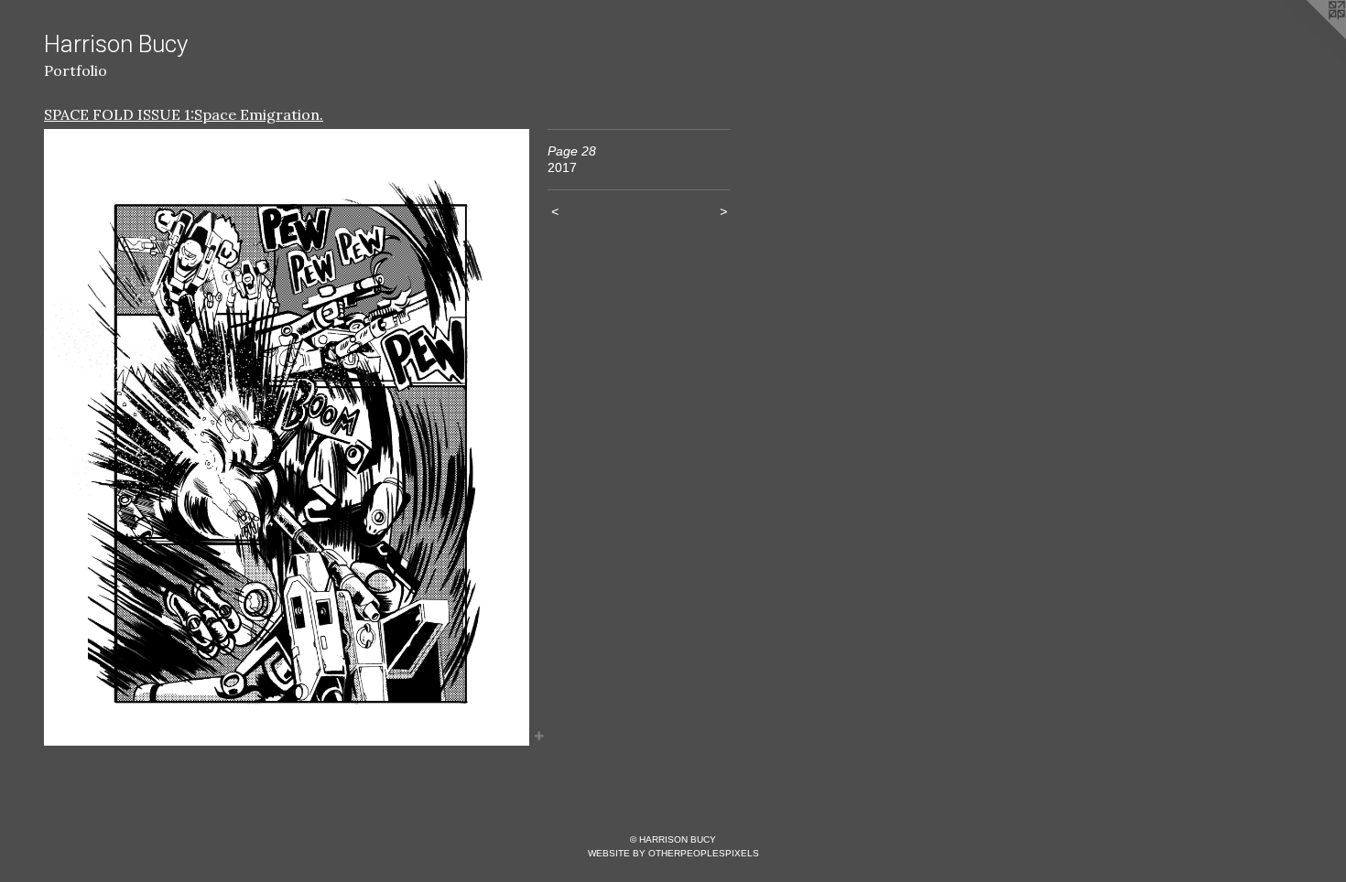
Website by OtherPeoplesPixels (673, 853)
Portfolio (75, 70)
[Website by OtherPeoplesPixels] (1309, 36)
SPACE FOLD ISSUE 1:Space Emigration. (183, 114)
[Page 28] (286, 438)
